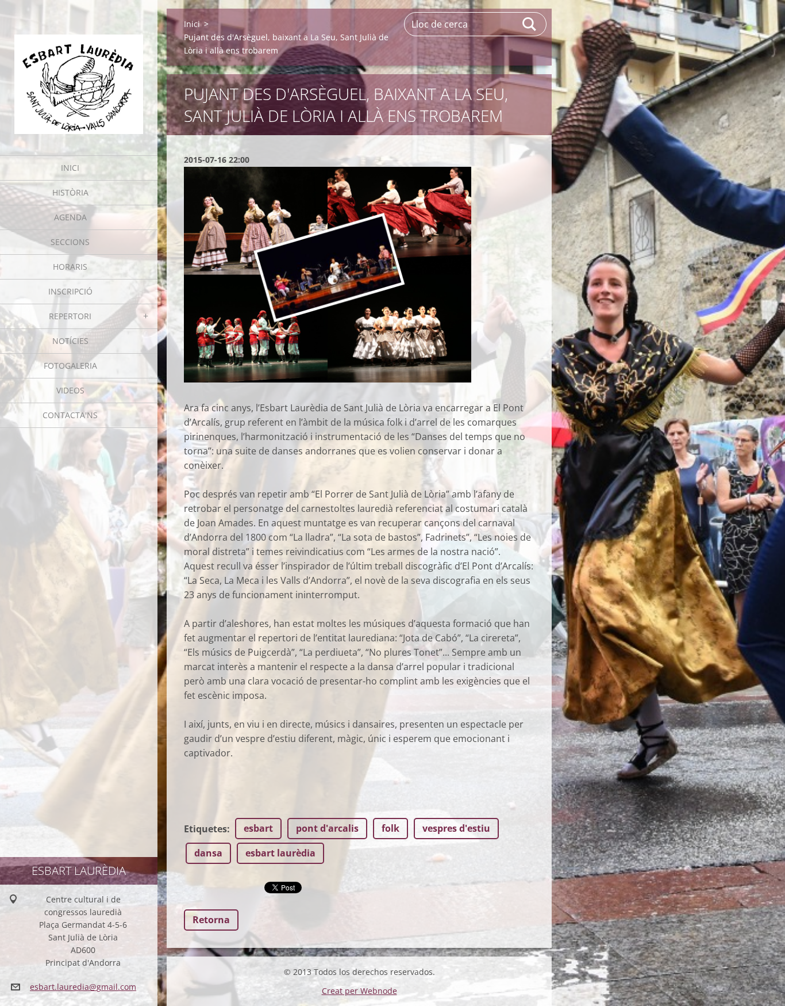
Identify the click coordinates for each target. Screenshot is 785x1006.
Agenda (70, 217)
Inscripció (70, 291)
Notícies (70, 340)
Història (70, 192)
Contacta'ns (70, 415)
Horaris (70, 266)
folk (390, 828)
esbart (258, 828)
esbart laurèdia (280, 853)
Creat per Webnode (359, 990)
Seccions (70, 241)
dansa (208, 853)
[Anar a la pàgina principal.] (78, 70)
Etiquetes (205, 829)
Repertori (70, 316)
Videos (70, 390)
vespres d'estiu (456, 828)
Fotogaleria (70, 365)
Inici (70, 167)
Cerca (529, 24)
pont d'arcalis (327, 828)
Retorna (211, 919)
